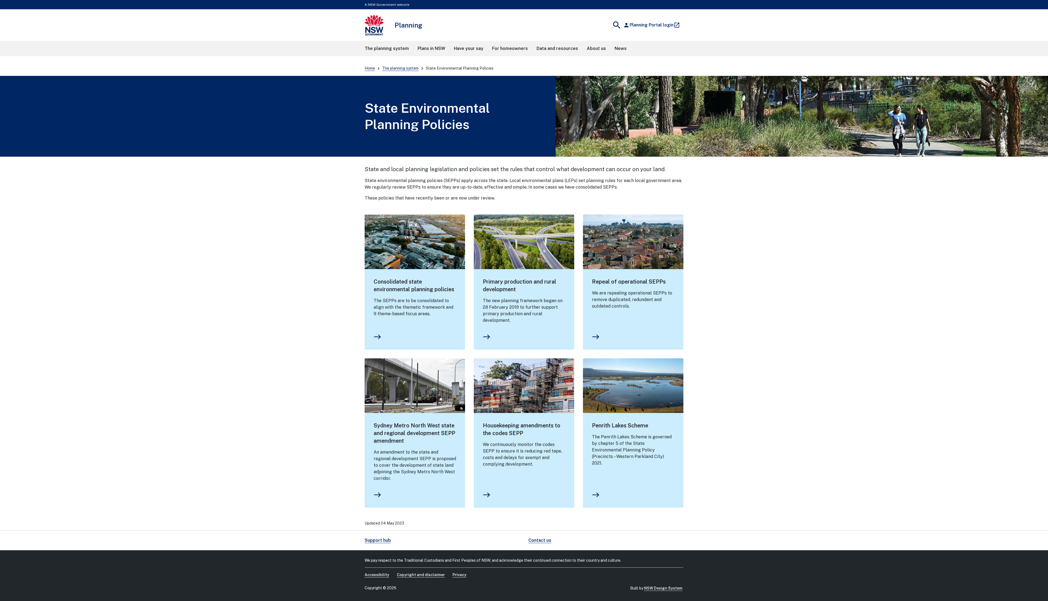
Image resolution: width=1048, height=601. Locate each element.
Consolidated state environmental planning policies (414, 285)
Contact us (539, 540)
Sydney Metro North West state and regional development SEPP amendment (414, 433)
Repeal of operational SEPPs (629, 281)
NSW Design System (663, 588)
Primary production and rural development (519, 285)
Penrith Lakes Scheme (620, 425)
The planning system (400, 68)
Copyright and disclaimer (421, 575)
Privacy (459, 575)
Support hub (378, 540)
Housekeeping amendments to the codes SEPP (521, 429)
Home (370, 68)
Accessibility (377, 575)
